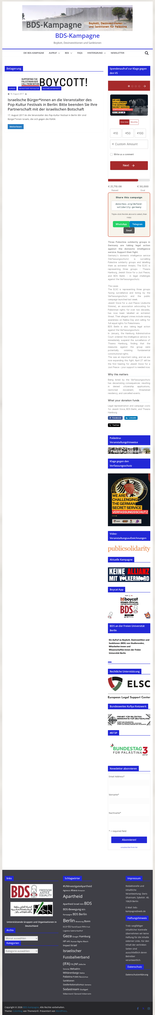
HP (64, 941)
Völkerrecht (86, 994)
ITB (72, 964)
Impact (66, 945)
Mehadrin (75, 968)
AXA (82, 904)
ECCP (65, 927)
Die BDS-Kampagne (33, 52)
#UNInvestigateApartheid (77, 886)
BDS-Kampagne (77, 35)
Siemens (88, 985)
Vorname (114, 794)
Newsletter (117, 52)
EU (69, 926)
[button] (58, 53)
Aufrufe (12, 88)
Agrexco (66, 890)
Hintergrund (95, 52)
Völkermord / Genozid (72, 993)
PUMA (76, 976)
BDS (67, 52)
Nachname (115, 812)
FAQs (79, 52)
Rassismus (83, 977)
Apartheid (72, 896)
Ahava (74, 890)
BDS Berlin (80, 914)
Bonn (87, 921)
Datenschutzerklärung (137, 974)
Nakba (82, 973)
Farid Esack (76, 926)
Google (75, 936)
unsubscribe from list (129, 847)
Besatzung (80, 922)
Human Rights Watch (79, 941)
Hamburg (84, 936)
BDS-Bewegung (72, 909)
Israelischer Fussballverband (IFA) (76, 957)
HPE (68, 941)
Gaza (67, 935)
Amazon (81, 890)
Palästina (67, 976)
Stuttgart (84, 989)
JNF (76, 964)
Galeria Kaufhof (76, 931)
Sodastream (71, 989)
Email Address (117, 776)
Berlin (69, 920)
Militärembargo (71, 972)
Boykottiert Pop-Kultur (29, 88)
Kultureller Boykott (51, 88)
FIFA (84, 926)
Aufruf (53, 52)
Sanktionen (68, 980)
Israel (74, 945)
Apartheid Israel (71, 903)
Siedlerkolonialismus (73, 984)
